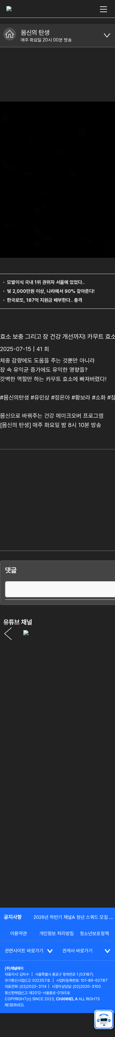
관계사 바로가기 (77, 951)
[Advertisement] (57, 840)
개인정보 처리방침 (56, 933)
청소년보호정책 (94, 933)
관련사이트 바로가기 (24, 951)
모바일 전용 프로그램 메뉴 (107, 35)
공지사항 (13, 917)
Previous (8, 634)
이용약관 (18, 933)
